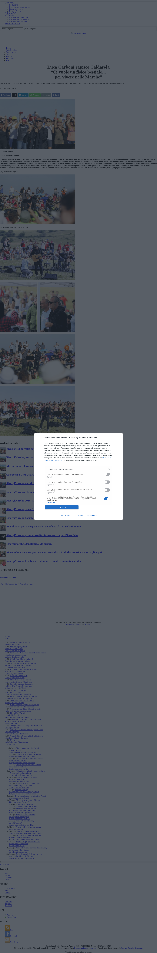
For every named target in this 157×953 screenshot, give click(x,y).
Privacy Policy (92, 515)
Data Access (78, 515)
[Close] (118, 438)
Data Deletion (65, 515)
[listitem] (78, 469)
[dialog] (78, 476)
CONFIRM (62, 507)
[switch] (107, 474)
